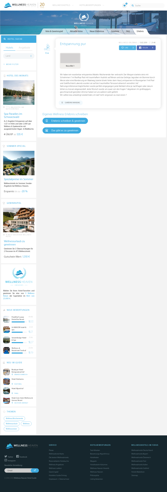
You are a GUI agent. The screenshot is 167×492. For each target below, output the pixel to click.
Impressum (53, 479)
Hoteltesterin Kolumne (98, 465)
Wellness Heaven (96, 472)
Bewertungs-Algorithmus (99, 454)
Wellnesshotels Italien (139, 465)
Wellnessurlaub (11, 424)
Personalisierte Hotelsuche (59, 461)
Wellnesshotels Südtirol (140, 468)
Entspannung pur (73, 44)
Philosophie (94, 475)
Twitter (10, 457)
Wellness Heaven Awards (99, 468)
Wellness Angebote (56, 465)
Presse (51, 450)
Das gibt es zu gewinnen (64, 130)
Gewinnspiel (53, 472)
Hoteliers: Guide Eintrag (58, 475)
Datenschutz (64, 479)
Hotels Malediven (138, 472)
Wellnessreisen (11, 429)
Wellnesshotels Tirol (138, 461)
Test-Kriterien (95, 450)
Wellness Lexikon (55, 468)
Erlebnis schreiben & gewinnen (68, 120)
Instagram (11, 461)
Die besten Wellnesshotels (58, 457)
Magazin (93, 461)
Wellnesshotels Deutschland (142, 450)
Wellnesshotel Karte (56, 454)
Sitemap (134, 475)
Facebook (23, 457)
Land (8, 56)
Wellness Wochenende (14, 418)
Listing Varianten (96, 479)
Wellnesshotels (61, 5)
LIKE (129, 48)
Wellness (26, 424)
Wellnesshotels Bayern (139, 454)
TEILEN (147, 48)
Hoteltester (94, 457)
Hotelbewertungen (90, 5)
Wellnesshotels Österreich (141, 457)
